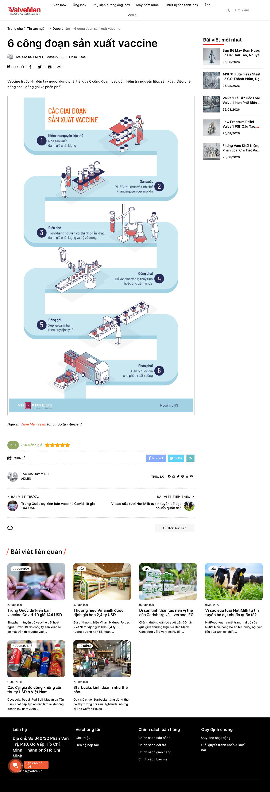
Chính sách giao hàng (154, 752)
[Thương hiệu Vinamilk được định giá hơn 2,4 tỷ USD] (102, 581)
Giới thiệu (83, 738)
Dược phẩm (21, 568)
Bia (146, 568)
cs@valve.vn (32, 771)
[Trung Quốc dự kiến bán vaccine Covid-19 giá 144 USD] (36, 581)
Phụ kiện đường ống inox (111, 5)
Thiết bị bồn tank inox (181, 5)
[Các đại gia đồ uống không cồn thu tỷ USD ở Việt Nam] (36, 658)
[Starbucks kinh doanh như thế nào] (102, 658)
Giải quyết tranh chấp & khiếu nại (224, 747)
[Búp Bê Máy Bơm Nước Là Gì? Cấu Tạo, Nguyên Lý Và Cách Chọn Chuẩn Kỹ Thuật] (211, 56)
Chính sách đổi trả (152, 745)
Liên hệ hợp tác (87, 745)
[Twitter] (178, 477)
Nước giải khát (23, 646)
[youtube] (191, 477)
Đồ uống (85, 646)
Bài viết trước (25, 496)
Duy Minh (35, 57)
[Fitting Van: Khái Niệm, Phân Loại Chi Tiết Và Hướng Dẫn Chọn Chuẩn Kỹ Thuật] (211, 151)
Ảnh (207, 5)
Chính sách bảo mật (153, 759)
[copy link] (59, 67)
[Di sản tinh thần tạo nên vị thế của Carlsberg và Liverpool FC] (168, 581)
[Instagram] (187, 477)
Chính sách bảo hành (154, 738)
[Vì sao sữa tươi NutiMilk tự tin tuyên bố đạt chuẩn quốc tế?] (234, 581)
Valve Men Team (33, 424)
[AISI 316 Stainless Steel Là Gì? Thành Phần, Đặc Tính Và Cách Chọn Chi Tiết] (211, 80)
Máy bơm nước (147, 5)
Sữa (81, 568)
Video (132, 15)
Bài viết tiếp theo (173, 496)
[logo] (24, 10)
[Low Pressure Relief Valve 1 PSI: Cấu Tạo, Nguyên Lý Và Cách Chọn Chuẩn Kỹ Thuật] (211, 127)
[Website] (173, 477)
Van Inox (59, 5)
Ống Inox (79, 5)
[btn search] (228, 10)
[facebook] (169, 477)
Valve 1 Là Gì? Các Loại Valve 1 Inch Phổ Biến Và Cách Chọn (242, 102)
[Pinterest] (182, 477)
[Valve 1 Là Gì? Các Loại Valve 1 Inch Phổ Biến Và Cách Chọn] (211, 104)
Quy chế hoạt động (215, 738)
